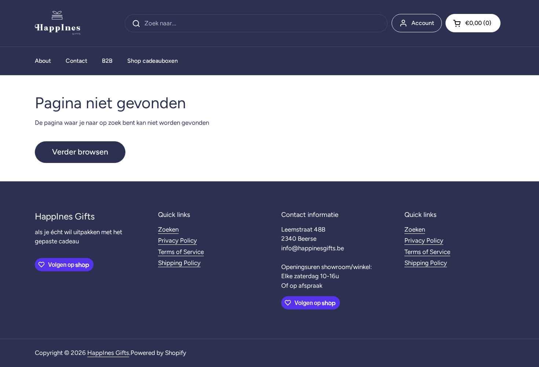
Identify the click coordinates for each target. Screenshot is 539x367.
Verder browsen (80, 151)
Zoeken (168, 229)
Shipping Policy (179, 262)
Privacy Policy (177, 240)
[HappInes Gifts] (57, 23)
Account (422, 22)
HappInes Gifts (108, 352)
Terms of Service (181, 251)
